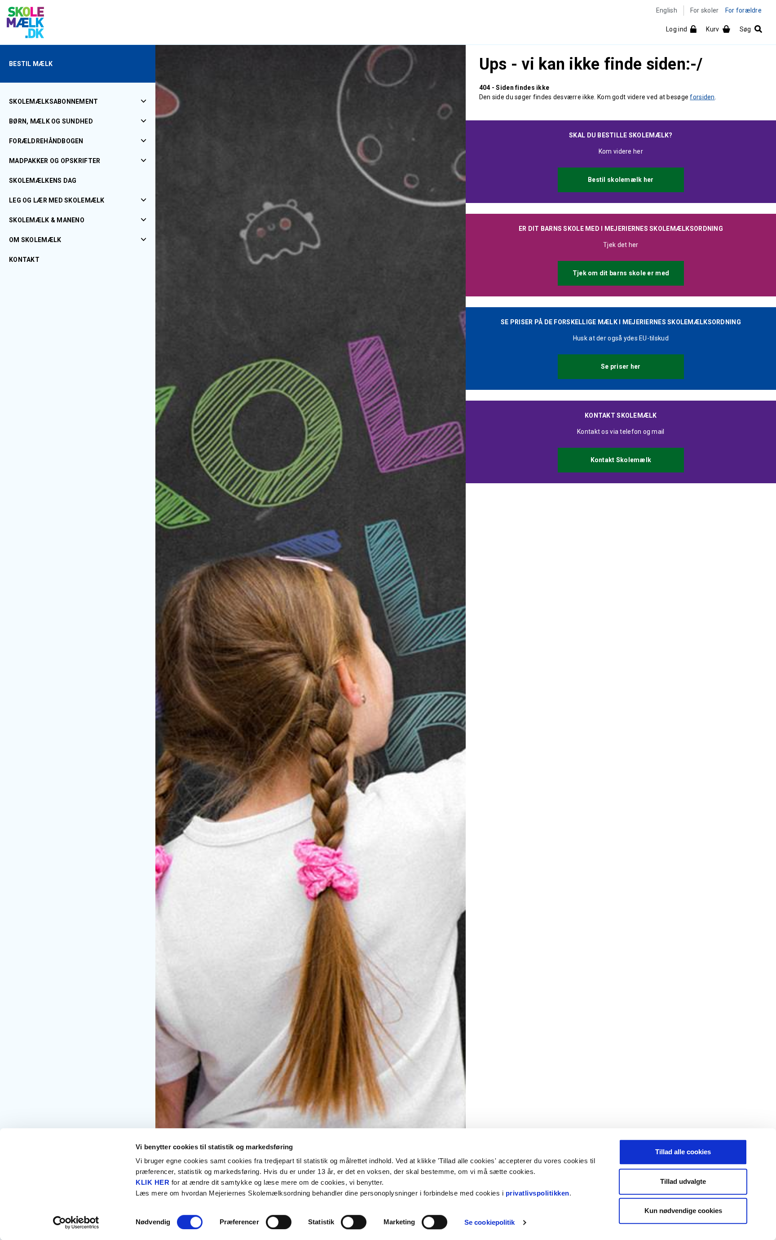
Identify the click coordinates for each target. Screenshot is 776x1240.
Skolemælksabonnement (53, 101)
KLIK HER (152, 1182)
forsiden (702, 97)
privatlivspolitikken (537, 1193)
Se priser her (621, 366)
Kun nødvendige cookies (683, 1210)
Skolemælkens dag (42, 180)
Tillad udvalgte (683, 1181)
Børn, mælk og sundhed (51, 121)
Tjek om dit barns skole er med (621, 273)
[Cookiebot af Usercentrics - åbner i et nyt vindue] (76, 1222)
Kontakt (24, 259)
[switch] (278, 1222)
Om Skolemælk (35, 239)
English (666, 10)
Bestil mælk (31, 63)
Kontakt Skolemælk (621, 459)
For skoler (704, 10)
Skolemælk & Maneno (46, 220)
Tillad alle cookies (683, 1152)
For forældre (743, 10)
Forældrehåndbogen (46, 141)
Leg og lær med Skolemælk (57, 200)
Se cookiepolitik (489, 1222)
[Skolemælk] (22, 24)
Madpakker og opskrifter (54, 160)
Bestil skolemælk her (621, 179)
